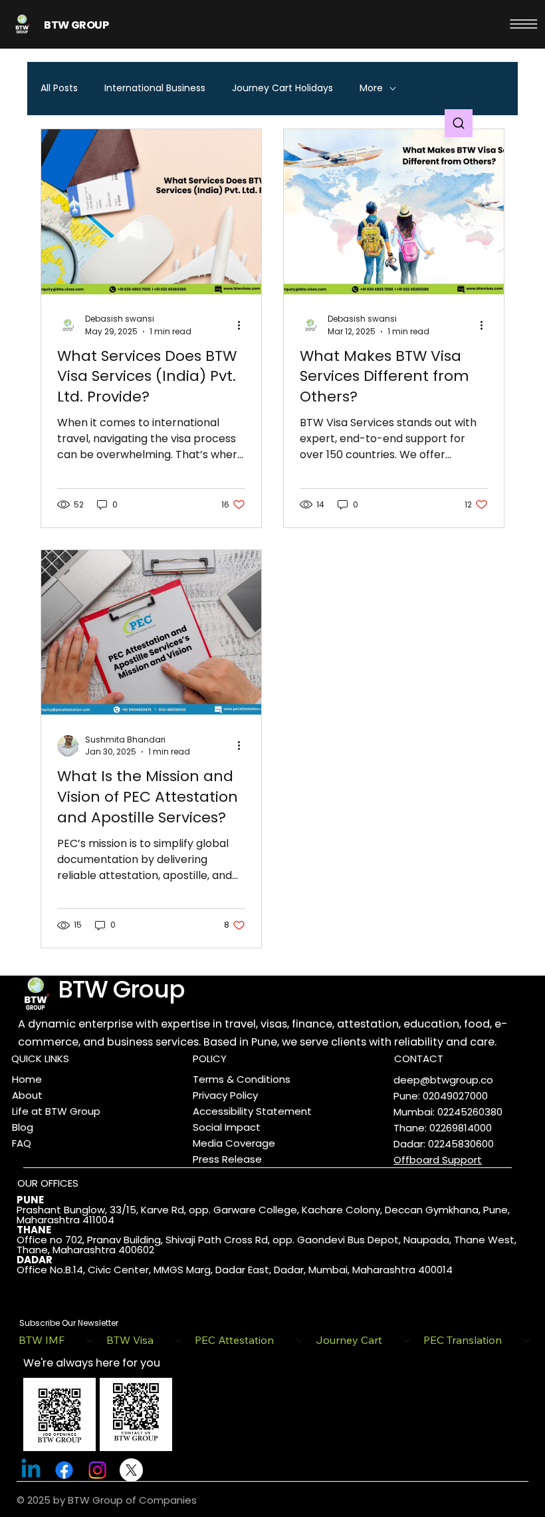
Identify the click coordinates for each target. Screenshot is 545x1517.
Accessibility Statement (252, 1111)
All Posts (59, 88)
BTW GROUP (76, 25)
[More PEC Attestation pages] (299, 1340)
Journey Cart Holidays (282, 88)
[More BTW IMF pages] (89, 1340)
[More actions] (243, 325)
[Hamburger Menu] (524, 24)
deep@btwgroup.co (443, 1080)
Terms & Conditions (241, 1079)
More (371, 88)
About (27, 1095)
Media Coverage (234, 1143)
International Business (154, 88)
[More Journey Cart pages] (406, 1340)
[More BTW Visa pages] (178, 1340)
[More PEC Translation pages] (527, 1340)
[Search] (459, 123)
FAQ (21, 1143)
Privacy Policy (225, 1095)
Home (27, 1079)
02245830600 (461, 1144)
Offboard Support (437, 1160)
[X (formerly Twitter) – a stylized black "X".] (131, 1470)
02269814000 (460, 1128)
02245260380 (469, 1112)
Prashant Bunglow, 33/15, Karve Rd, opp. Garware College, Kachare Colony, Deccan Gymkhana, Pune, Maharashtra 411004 (263, 1215)
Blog (22, 1127)
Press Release (227, 1159)
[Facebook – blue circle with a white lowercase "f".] (64, 1470)
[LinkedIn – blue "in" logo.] (31, 1470)
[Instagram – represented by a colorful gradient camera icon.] (97, 1470)
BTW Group (121, 989)
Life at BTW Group (56, 1111)
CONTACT (418, 1058)
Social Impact (227, 1127)
